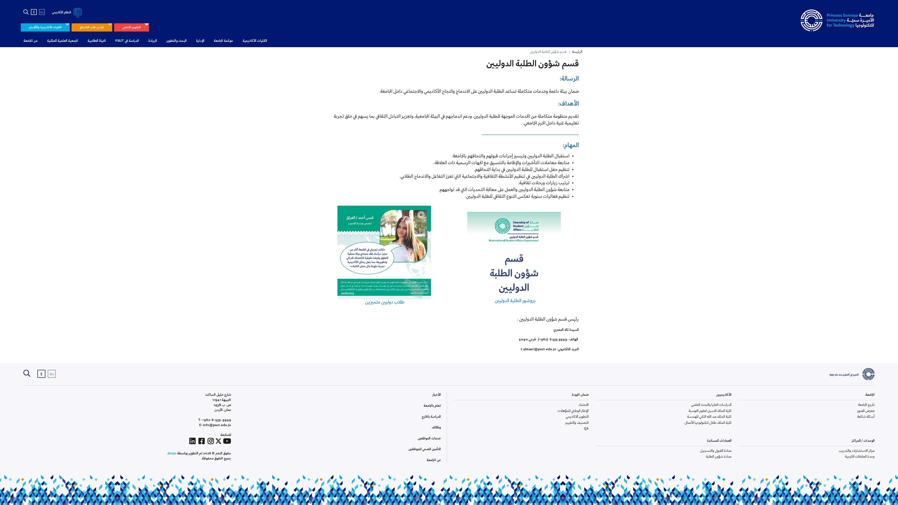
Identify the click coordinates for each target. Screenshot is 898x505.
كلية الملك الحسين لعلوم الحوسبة (709, 410)
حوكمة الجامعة (223, 40)
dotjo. (171, 453)
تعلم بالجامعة (432, 405)
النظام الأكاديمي (62, 12)
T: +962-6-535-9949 (214, 420)
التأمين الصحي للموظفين (424, 449)
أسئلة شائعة (866, 416)
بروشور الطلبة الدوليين (514, 300)
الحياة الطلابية (96, 40)
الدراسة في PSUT (127, 40)
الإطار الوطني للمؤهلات (573, 410)
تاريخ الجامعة (866, 404)
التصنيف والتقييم (577, 422)
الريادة (152, 40)
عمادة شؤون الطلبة (718, 456)
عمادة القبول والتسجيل (715, 450)
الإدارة (200, 40)
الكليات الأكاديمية (255, 40)
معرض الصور (866, 410)
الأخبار (436, 394)
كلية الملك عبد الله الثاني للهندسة (709, 416)
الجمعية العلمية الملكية (62, 40)
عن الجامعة (30, 40)
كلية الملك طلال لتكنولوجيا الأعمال (707, 422)
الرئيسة (577, 51)
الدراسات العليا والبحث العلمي (711, 404)
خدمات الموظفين (429, 438)
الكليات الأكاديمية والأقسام (45, 27)
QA (586, 428)
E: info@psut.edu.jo (215, 425)
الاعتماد (584, 404)
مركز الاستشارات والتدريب (857, 450)
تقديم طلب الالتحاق (92, 27)
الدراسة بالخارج (431, 416)
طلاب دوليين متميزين (384, 302)
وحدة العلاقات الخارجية (860, 456)
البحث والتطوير (176, 40)
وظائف (436, 427)
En (42, 12)
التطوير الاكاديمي (577, 416)
